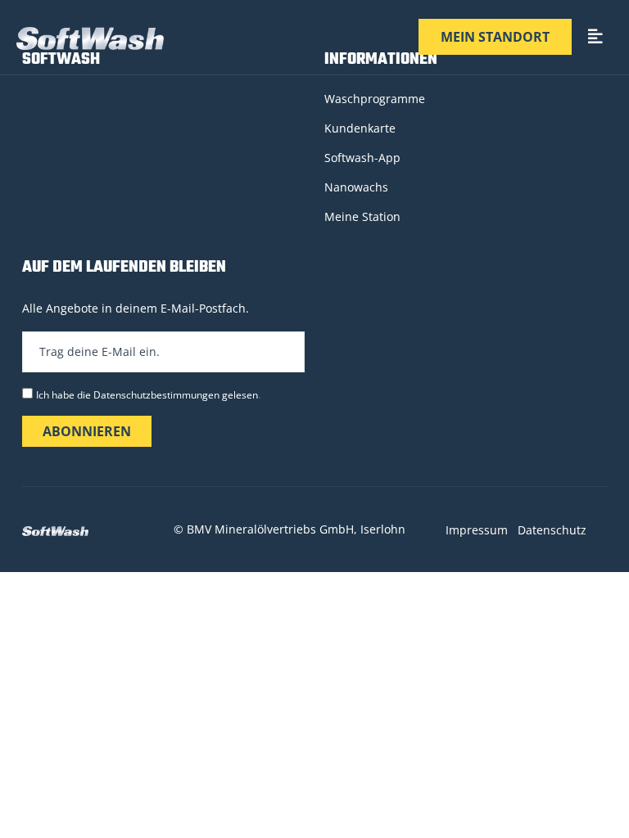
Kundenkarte (360, 128)
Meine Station (362, 216)
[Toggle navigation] (595, 37)
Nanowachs (356, 187)
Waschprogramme (374, 98)
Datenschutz (552, 530)
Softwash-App (362, 157)
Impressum (477, 530)
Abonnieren (87, 431)
